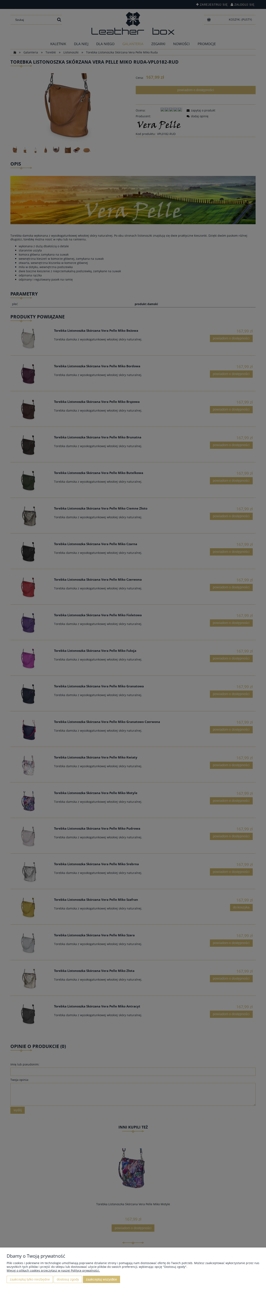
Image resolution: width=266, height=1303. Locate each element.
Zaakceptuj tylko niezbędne (30, 1279)
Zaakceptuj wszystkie (101, 1279)
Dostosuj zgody (68, 1279)
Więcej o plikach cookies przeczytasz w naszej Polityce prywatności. (53, 1270)
